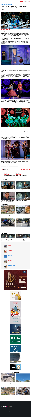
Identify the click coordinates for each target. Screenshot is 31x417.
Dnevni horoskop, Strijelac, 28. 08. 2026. (22, 189)
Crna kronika (3, 217)
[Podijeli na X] (3, 29)
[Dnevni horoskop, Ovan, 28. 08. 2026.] (23, 196)
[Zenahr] (7, 406)
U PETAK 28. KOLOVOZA (18, 396)
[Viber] (4, 29)
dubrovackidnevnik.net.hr (21, 411)
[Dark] (27, 1)
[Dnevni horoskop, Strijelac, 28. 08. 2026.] (23, 185)
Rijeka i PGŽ (17, 217)
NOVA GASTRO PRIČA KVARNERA (20, 214)
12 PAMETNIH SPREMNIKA (19, 174)
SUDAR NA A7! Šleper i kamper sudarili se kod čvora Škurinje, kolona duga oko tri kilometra (8, 215)
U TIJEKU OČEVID (3, 214)
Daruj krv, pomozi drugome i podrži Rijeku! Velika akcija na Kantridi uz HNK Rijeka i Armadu (22, 397)
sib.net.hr (10, 411)
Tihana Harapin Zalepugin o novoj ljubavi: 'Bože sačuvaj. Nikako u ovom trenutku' (7, 189)
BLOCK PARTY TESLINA (18, 227)
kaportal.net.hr (13, 411)
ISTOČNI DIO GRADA (10, 255)
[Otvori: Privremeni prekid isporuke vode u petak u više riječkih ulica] (5, 256)
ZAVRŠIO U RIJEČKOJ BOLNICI (4, 227)
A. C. (2, 10)
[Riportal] (3, 1)
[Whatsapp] (6, 29)
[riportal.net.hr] (2, 415)
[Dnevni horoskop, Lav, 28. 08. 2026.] (26, 236)
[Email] (7, 29)
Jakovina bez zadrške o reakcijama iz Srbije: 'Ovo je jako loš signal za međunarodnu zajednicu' (7, 201)
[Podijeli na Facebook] (1, 29)
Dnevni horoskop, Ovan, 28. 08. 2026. (21, 200)
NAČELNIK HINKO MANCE (6, 174)
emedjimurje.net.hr (2, 411)
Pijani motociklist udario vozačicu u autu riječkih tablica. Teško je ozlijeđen (7, 228)
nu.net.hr (25, 411)
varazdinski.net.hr (6, 411)
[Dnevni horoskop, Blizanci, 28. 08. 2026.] (4, 236)
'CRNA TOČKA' (9, 245)
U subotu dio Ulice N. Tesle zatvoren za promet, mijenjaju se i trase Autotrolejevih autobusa (22, 229)
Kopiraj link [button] (9, 29)
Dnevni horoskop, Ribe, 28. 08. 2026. (19, 239)
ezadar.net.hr (17, 411)
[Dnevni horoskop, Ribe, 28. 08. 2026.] (19, 236)
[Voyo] (4, 406)
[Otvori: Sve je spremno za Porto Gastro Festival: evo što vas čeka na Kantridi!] (23, 209)
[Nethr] (10, 406)
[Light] (24, 1)
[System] (25, 1)
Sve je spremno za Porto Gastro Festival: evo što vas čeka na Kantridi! (22, 215)
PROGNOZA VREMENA (10, 250)
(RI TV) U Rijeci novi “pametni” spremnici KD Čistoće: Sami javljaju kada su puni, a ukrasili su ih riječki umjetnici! (21, 176)
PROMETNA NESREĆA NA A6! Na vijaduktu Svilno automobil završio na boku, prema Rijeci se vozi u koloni (7, 384)
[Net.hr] (2, 406)
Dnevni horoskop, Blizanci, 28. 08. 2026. (4, 239)
